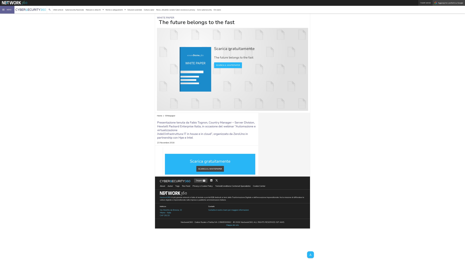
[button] (7, 10)
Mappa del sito (232, 225)
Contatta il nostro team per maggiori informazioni (228, 210)
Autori (170, 186)
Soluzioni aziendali (135, 10)
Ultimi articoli (58, 10)
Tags (177, 186)
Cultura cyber (149, 10)
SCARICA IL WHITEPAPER (228, 65)
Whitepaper (170, 115)
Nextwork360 (165, 197)
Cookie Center (259, 186)
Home (159, 115)
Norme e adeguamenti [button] (114, 10)
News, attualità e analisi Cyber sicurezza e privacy (175, 10)
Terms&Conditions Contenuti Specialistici (233, 186)
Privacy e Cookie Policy (203, 186)
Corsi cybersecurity (204, 10)
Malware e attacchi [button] (93, 10)
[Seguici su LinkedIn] (211, 180)
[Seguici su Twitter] (216, 180)
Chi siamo (217, 10)
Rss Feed (186, 186)
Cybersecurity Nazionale (74, 10)
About (162, 186)
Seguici (199, 180)
